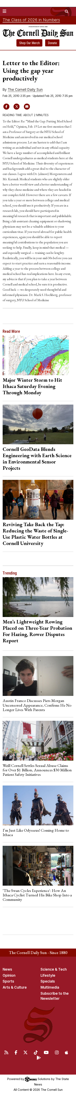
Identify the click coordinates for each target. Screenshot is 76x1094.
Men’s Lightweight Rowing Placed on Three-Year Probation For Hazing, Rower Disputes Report (37, 631)
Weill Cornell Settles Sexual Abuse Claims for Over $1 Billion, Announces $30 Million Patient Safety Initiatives (37, 770)
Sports (8, 981)
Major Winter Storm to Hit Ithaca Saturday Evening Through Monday (32, 386)
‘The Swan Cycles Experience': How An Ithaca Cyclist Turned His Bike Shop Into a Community (37, 895)
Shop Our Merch (29, 43)
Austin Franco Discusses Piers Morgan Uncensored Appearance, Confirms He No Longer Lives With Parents (37, 705)
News (7, 969)
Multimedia (50, 987)
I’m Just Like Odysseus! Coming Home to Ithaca (36, 832)
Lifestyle (48, 975)
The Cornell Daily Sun (25, 90)
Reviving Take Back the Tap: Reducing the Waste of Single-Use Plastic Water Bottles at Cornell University (35, 533)
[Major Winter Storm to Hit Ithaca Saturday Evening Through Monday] (38, 355)
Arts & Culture (15, 987)
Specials (48, 981)
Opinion (9, 975)
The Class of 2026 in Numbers (31, 19)
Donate (52, 43)
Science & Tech (54, 969)
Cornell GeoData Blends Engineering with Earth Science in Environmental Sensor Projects (37, 458)
